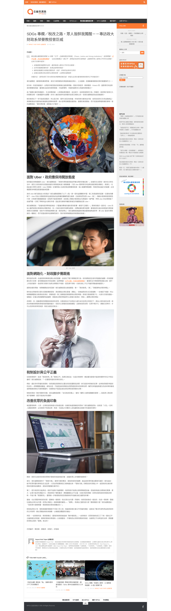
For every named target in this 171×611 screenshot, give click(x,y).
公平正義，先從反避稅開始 (74, 281)
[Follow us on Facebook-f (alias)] (143, 26)
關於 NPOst (52, 2)
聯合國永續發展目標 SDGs (35, 26)
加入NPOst (85, 600)
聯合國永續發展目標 (86, 21)
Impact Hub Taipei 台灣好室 (37, 44)
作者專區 (106, 600)
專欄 (48, 21)
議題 (34, 21)
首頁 (26, 2)
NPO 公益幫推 (101, 21)
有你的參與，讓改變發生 (38, 2)
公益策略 (56, 21)
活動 (64, 21)
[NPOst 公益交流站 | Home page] (37, 11)
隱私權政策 (65, 600)
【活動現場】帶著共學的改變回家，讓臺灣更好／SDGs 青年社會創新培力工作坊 (69, 584)
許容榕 (67, 590)
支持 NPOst (123, 21)
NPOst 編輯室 (41, 587)
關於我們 (113, 21)
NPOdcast (73, 21)
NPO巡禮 (76, 600)
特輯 (41, 21)
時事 (28, 21)
